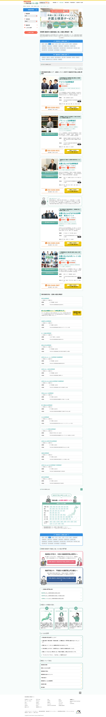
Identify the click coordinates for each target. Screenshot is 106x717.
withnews (26, 705)
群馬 (67, 508)
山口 (56, 516)
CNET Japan (38, 699)
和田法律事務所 (45, 298)
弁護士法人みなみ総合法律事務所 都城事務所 (52, 381)
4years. (60, 699)
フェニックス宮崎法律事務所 (48, 429)
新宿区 (67, 217)
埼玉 (56, 508)
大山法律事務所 (45, 417)
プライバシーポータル (70, 711)
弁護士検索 (61, 2)
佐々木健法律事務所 (46, 333)
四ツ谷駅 (73, 165)
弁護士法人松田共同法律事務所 (49, 441)
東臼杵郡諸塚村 (63, 543)
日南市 (60, 537)
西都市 (53, 537)
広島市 (75, 521)
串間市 (70, 537)
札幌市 (62, 521)
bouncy (37, 705)
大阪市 (67, 122)
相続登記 (73, 57)
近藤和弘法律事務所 (46, 321)
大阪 (50, 514)
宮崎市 (50, 454)
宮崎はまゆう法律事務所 (47, 393)
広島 (50, 516)
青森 (54, 506)
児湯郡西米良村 (66, 539)
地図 (79, 101)
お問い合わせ (35, 712)
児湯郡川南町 (49, 539)
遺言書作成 (43, 57)
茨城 (62, 508)
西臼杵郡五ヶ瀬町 (77, 541)
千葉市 (62, 523)
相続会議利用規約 (42, 711)
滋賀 (61, 514)
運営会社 (26, 712)
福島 (67, 506)
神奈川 (54, 508)
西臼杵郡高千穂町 (63, 541)
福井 (64, 510)
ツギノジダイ (61, 702)
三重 (58, 512)
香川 (64, 516)
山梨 (53, 510)
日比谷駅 (73, 260)
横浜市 (51, 521)
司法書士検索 (72, 2)
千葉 (59, 508)
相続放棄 (52, 57)
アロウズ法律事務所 (66, 82)
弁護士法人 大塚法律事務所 (48, 369)
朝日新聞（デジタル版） (29, 699)
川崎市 (59, 523)
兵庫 (53, 514)
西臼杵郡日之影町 (70, 541)
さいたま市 (55, 523)
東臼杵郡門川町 (44, 543)
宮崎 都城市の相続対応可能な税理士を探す (61, 561)
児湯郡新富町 (44, 539)
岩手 (56, 506)
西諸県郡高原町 (56, 541)
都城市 (50, 300)
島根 (61, 516)
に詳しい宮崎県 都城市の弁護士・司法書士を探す (53, 595)
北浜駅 (73, 122)
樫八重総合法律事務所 (46, 405)
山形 (64, 506)
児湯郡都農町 (55, 539)
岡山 (53, 516)
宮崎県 (44, 300)
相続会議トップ (55, 2)
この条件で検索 (30, 32)
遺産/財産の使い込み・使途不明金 (51, 59)
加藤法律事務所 (45, 453)
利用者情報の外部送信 (61, 711)
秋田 (59, 506)
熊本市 (67, 84)
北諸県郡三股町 (72, 539)
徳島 (66, 516)
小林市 (63, 537)
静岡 (53, 512)
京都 (56, 514)
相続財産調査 (69, 57)
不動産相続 (60, 59)
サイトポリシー (35, 711)
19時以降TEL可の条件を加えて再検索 (77, 312)
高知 (72, 516)
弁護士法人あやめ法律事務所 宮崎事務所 (51, 465)
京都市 (72, 521)
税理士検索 (67, 2)
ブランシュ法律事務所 (67, 121)
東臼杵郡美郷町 (50, 543)
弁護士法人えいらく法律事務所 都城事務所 (52, 357)
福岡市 (65, 521)
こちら (64, 528)
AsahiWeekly (72, 703)
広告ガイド (31, 712)
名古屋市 (58, 521)
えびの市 (66, 537)
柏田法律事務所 (45, 477)
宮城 (62, 506)
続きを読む (76, 135)
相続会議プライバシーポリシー (51, 711)
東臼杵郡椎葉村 (56, 543)
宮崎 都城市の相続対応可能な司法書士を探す (61, 579)
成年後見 (43, 59)
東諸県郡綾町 (50, 541)
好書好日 (48, 702)
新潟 (50, 510)
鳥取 (58, 516)
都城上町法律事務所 (46, 345)
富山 (58, 510)
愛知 (50, 512)
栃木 (64, 508)
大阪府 (62, 122)
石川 (61, 510)
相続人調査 (63, 57)
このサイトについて (28, 711)
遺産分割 (48, 57)
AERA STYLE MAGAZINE (51, 705)
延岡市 (46, 537)
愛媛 (69, 516)
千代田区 (67, 165)
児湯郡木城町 (60, 539)
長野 (56, 510)
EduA (25, 702)
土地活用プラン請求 (79, 2)
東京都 (62, 165)
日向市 (56, 537)
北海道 (51, 506)
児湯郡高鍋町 (75, 537)
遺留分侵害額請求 (58, 57)
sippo (48, 699)
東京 (50, 508)
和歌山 (64, 514)
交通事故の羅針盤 (61, 705)
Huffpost (37, 702)
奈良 (58, 514)
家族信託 (77, 57)
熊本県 (62, 84)
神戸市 (68, 521)
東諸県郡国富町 (44, 541)
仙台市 (51, 523)
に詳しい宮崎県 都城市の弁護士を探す (50, 592)
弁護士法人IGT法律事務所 (68, 164)
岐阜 (56, 512)
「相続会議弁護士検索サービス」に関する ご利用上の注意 (52, 527)
